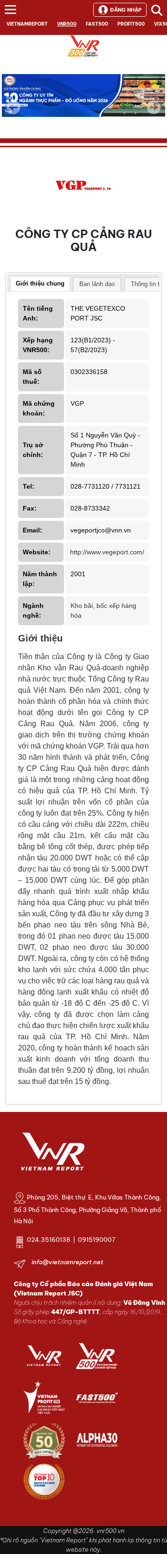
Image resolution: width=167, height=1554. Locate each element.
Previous (13, 107)
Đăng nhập (125, 10)
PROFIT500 (131, 24)
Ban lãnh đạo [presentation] (97, 283)
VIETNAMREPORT (27, 24)
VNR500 (67, 24)
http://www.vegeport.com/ (107, 552)
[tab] (40, 284)
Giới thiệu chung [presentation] (40, 283)
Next (154, 113)
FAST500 (97, 24)
